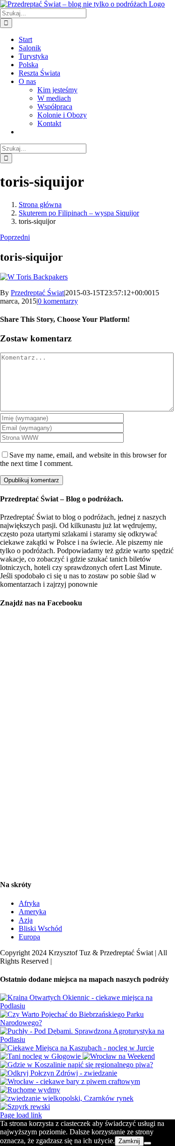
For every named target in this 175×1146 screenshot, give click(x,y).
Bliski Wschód (40, 928)
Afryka (29, 903)
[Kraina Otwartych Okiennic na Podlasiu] (87, 1006)
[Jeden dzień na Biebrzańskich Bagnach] (87, 1023)
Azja (26, 920)
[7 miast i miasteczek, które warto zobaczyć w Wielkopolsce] (66, 1098)
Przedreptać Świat (37, 293)
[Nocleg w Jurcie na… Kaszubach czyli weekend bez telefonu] (77, 1048)
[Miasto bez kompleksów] (119, 1056)
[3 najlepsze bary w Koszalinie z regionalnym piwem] (76, 1065)
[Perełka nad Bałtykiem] (25, 1107)
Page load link (21, 1115)
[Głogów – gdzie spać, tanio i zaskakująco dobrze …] (41, 1056)
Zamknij (129, 1141)
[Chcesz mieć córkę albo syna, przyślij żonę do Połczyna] (58, 1073)
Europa (29, 937)
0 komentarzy (58, 301)
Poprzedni (15, 237)
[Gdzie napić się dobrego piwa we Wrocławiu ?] (70, 1081)
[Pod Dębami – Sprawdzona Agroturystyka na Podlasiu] (87, 1039)
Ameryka (32, 912)
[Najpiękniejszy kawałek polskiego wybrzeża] (30, 1090)
